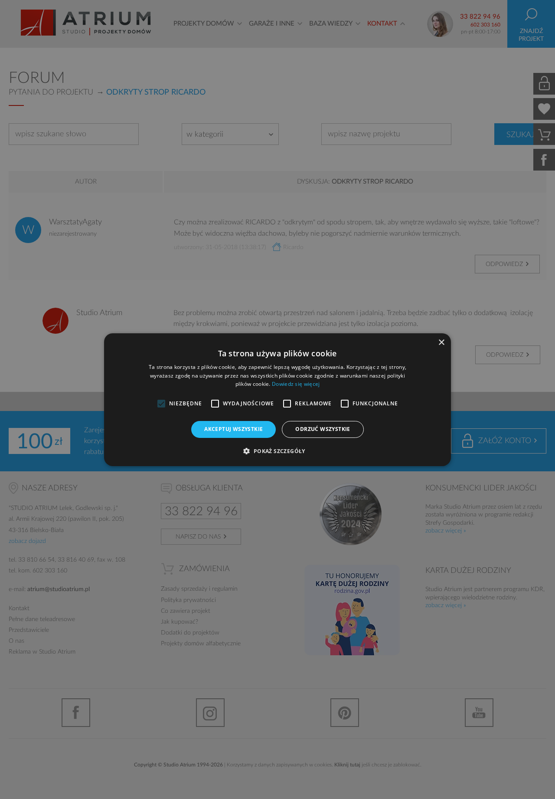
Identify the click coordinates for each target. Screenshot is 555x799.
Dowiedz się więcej (296, 384)
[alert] (277, 399)
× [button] (441, 342)
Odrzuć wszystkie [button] (322, 429)
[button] (277, 451)
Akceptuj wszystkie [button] (233, 429)
